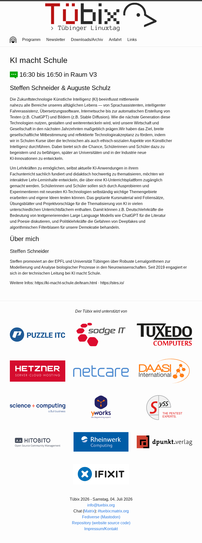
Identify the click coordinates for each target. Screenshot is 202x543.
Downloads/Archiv (87, 39)
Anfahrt (115, 39)
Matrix (89, 511)
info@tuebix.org (101, 505)
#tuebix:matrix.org (113, 511)
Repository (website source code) (101, 523)
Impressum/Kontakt (101, 529)
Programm (31, 39)
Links (132, 39)
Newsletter (55, 39)
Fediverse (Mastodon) (101, 517)
